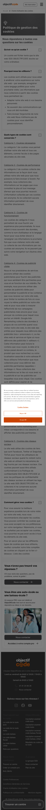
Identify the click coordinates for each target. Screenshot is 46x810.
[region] (23, 405)
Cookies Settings (23, 407)
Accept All (23, 420)
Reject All (23, 413)
